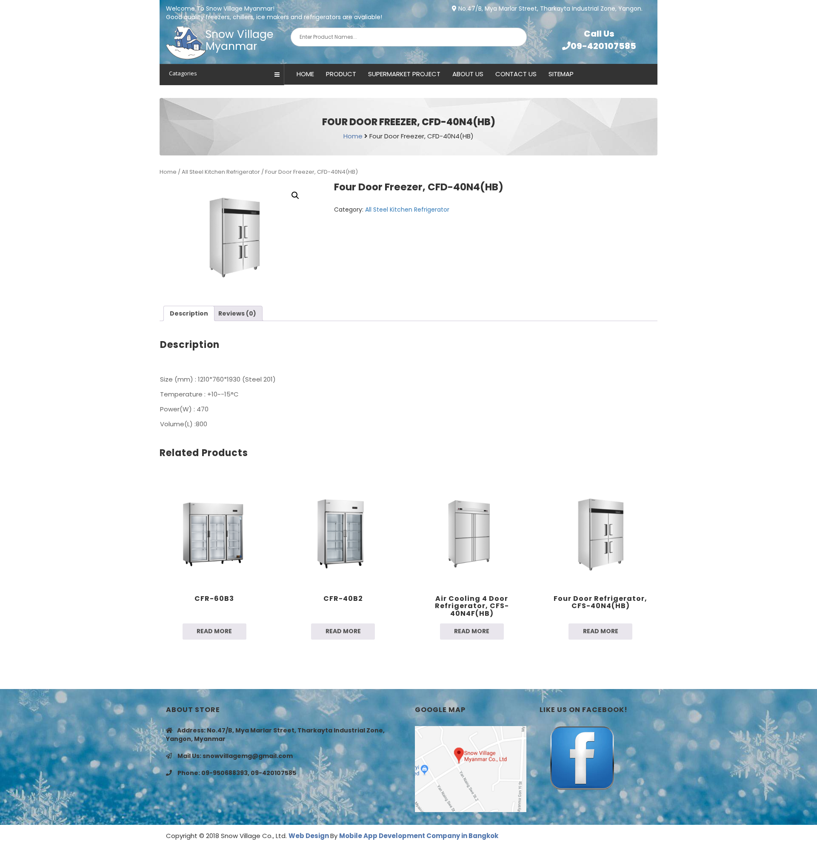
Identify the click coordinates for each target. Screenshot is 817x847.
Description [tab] (189, 313)
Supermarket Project (404, 73)
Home (305, 73)
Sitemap (561, 73)
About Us (467, 73)
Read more (214, 631)
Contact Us (516, 73)
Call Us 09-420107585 (603, 40)
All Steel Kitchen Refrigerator (221, 172)
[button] (295, 195)
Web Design (309, 835)
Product (341, 73)
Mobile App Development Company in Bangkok (418, 835)
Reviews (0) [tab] (237, 313)
